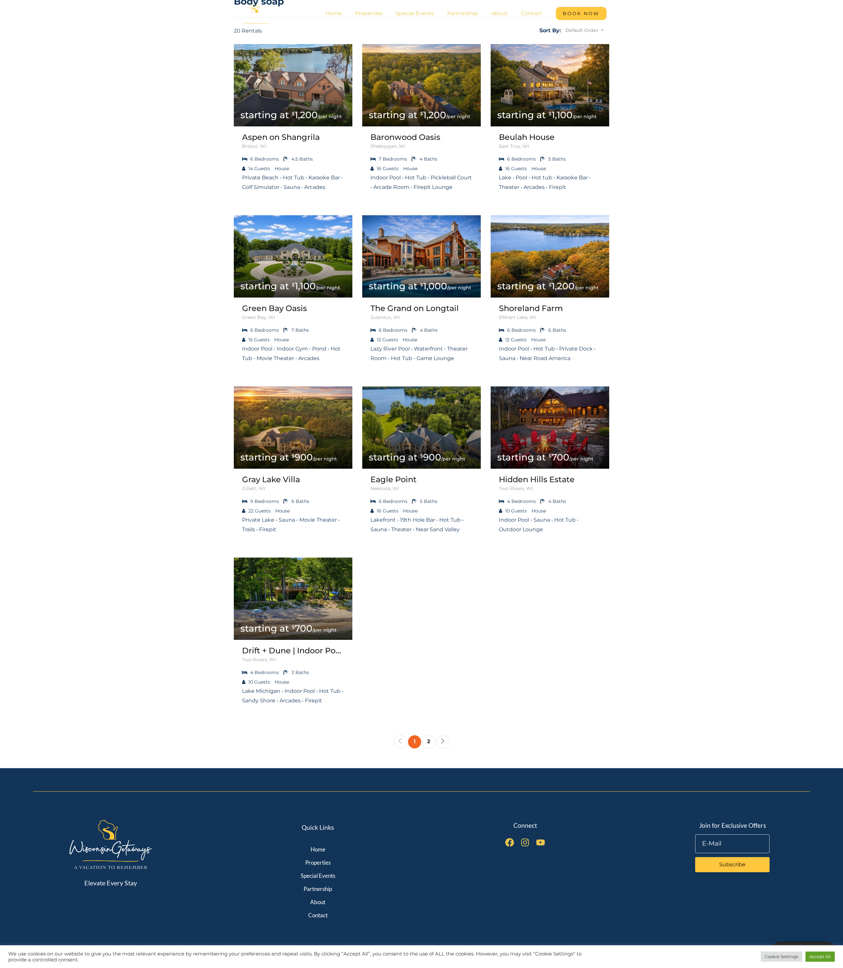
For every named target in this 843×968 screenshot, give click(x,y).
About (499, 13)
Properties (368, 13)
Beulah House (527, 137)
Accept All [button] (820, 956)
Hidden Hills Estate (537, 479)
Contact (531, 13)
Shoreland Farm (531, 308)
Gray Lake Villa (271, 479)
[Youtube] (540, 842)
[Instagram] (525, 842)
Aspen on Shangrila (281, 137)
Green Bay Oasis (274, 308)
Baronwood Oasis (405, 137)
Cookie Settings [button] (781, 956)
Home (333, 13)
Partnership (462, 13)
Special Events (414, 13)
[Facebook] (509, 842)
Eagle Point (393, 479)
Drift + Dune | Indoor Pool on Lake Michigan (293, 650)
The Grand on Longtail (414, 308)
